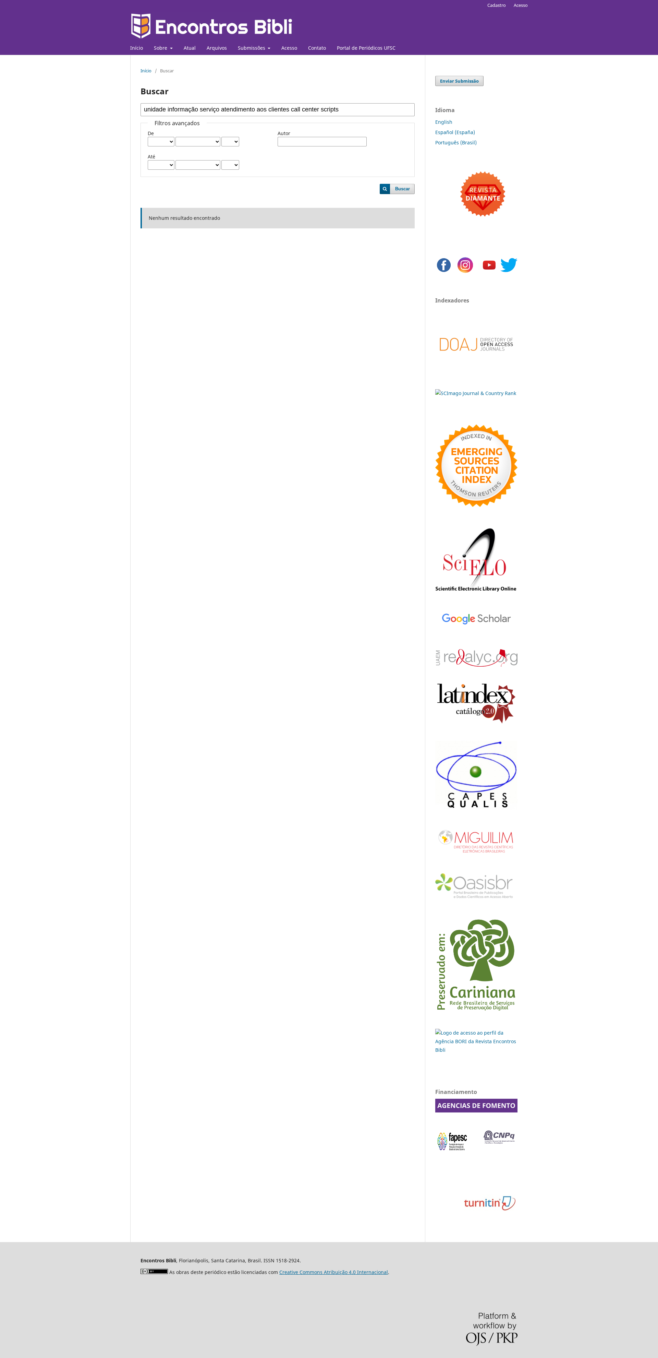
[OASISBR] (476, 898)
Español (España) (455, 132)
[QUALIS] (476, 808)
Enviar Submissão (459, 81)
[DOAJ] (476, 358)
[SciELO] (476, 592)
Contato (317, 48)
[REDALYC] (476, 665)
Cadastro (496, 5)
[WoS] (476, 505)
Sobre (161, 48)
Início (136, 48)
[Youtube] (489, 272)
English (443, 122)
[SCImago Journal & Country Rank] (475, 393)
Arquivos (217, 48)
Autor (284, 133)
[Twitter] (508, 272)
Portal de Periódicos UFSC (366, 48)
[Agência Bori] (476, 1050)
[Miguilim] (476, 855)
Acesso (289, 48)
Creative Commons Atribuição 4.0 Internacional (333, 1272)
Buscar (402, 188)
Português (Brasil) (456, 142)
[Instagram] (465, 272)
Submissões (252, 48)
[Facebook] (443, 272)
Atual (190, 48)
